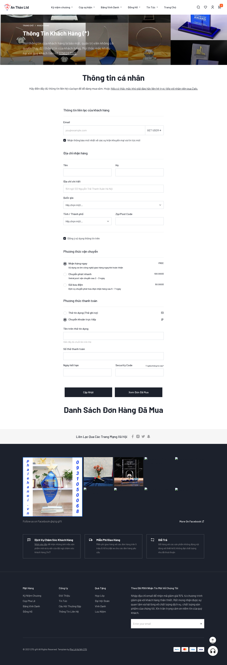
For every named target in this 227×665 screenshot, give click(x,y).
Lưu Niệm (100, 611)
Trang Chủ (170, 7)
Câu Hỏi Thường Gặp (70, 606)
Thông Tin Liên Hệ (69, 611)
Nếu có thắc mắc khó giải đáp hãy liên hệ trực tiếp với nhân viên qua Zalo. (154, 88)
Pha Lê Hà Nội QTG (78, 649)
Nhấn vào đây (41, 544)
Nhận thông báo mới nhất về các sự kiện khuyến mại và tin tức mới (103, 140)
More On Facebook (190, 521)
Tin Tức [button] (150, 7)
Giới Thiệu (64, 595)
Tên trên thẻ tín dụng (75, 328)
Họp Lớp (100, 595)
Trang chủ (28, 25)
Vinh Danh (100, 606)
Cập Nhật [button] (88, 392)
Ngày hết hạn (71, 365)
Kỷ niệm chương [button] (60, 7)
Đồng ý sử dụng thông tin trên (83, 238)
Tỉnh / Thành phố (73, 213)
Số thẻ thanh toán (74, 348)
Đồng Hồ (27, 611)
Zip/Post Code (123, 213)
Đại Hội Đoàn (102, 600)
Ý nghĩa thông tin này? (155, 366)
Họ (117, 165)
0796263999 (67, 53)
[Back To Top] (212, 640)
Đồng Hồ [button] (133, 7)
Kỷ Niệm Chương (32, 595)
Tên (65, 165)
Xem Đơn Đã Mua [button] (139, 392)
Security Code (123, 365)
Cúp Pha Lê (29, 600)
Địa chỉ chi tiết (72, 181)
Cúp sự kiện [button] (85, 7)
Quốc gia (68, 197)
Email (66, 122)
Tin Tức (63, 600)
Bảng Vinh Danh (31, 606)
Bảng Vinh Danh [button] (110, 7)
